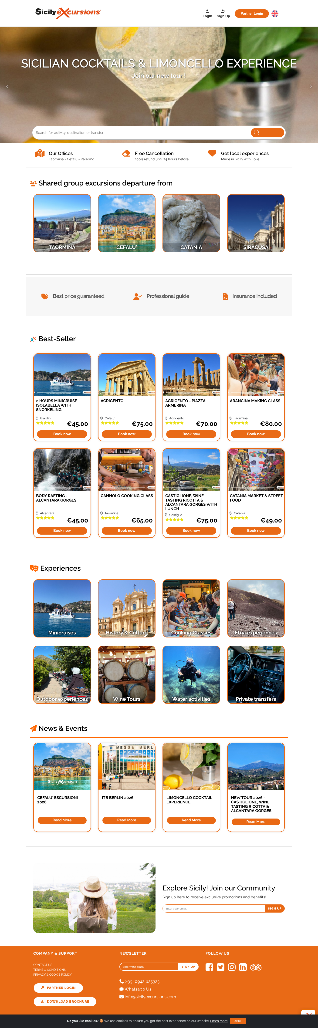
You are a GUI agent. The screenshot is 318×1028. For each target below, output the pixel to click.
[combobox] (159, 133)
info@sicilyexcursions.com (150, 996)
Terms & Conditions (49, 970)
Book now (62, 434)
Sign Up (223, 16)
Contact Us (42, 965)
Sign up (275, 908)
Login (207, 16)
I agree (238, 1021)
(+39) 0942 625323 (142, 981)
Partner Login (252, 13)
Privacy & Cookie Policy (52, 975)
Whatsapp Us (137, 989)
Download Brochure (66, 1002)
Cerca (267, 132)
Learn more (219, 1021)
